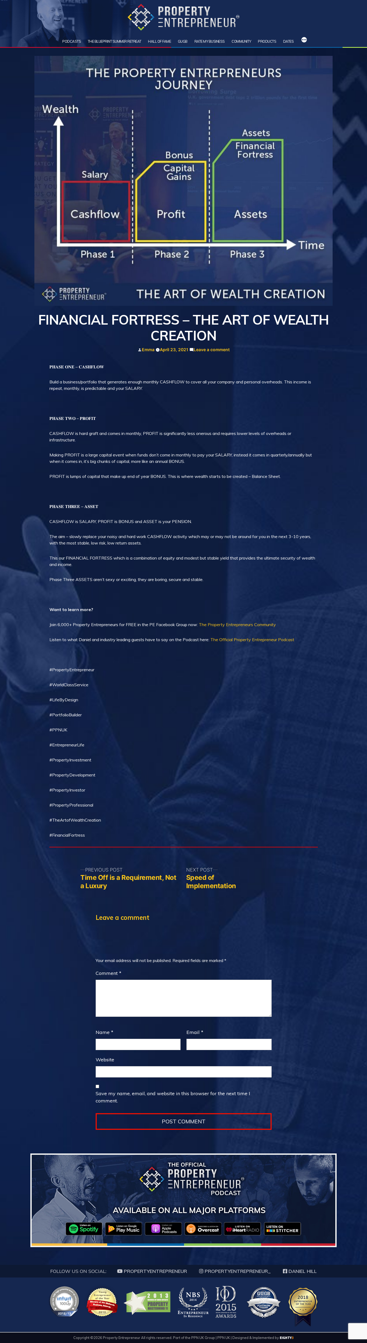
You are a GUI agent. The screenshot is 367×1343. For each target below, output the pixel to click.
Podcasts (71, 41)
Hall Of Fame (159, 41)
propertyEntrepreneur (155, 1271)
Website (105, 1060)
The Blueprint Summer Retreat (114, 41)
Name (104, 1032)
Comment (108, 973)
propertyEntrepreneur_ (237, 1271)
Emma (148, 349)
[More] (304, 40)
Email (194, 1032)
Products (267, 41)
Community (241, 41)
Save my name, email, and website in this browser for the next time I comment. (173, 1097)
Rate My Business (210, 41)
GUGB (183, 41)
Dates (288, 41)
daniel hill (302, 1271)
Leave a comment (212, 349)
